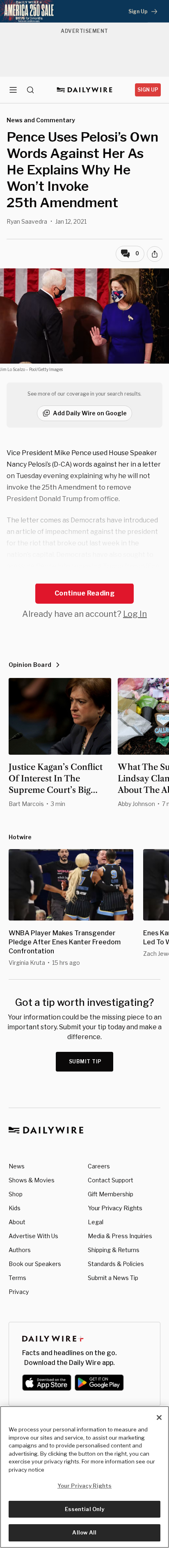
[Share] (154, 254)
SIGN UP (147, 90)
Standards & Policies (116, 1263)
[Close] (159, 1417)
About (17, 1221)
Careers (99, 1166)
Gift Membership (110, 1194)
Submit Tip (85, 1061)
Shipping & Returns (113, 1249)
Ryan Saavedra (27, 221)
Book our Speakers (35, 1263)
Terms (17, 1277)
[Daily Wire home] (84, 89)
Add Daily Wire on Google (90, 413)
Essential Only (85, 1509)
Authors (20, 1249)
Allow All (84, 1532)
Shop (16, 1194)
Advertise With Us (33, 1235)
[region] (84, 1477)
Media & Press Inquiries (120, 1235)
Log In (135, 614)
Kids (15, 1208)
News (17, 1166)
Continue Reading (84, 593)
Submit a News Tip (113, 1277)
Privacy (19, 1291)
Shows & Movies (32, 1180)
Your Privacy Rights (115, 1208)
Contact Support (110, 1180)
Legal (95, 1221)
